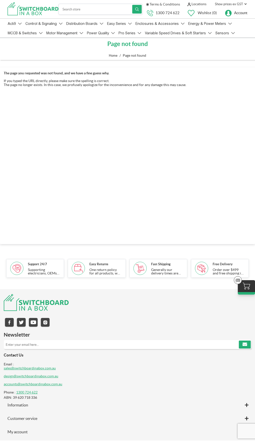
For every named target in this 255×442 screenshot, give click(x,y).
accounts (11, 384)
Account (241, 13)
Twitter (21, 322)
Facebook (9, 322)
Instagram (45, 322)
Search (137, 9)
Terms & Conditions (164, 4)
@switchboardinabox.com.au (40, 384)
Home (113, 55)
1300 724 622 (168, 13)
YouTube (33, 322)
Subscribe (245, 345)
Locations (198, 4)
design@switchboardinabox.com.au (31, 376)
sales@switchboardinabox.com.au (30, 368)
